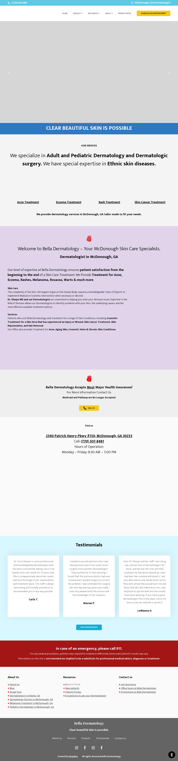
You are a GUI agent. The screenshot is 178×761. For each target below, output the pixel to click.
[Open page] (23, 13)
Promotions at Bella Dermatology (138, 692)
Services (71, 738)
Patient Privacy (73, 692)
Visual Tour (16, 692)
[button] (153, 13)
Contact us (120, 738)
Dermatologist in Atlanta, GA (25, 696)
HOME (64, 13)
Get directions (128, 685)
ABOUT (108, 13)
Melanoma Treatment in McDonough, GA (31, 703)
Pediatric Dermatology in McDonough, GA (32, 707)
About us (57, 738)
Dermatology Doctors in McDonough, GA (31, 700)
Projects (85, 738)
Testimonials (102, 738)
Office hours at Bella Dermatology (138, 688)
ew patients (73, 688)
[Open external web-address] (151, 283)
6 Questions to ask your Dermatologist (85, 696)
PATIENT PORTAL (124, 13)
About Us (14, 685)
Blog (12, 688)
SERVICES (77, 13)
